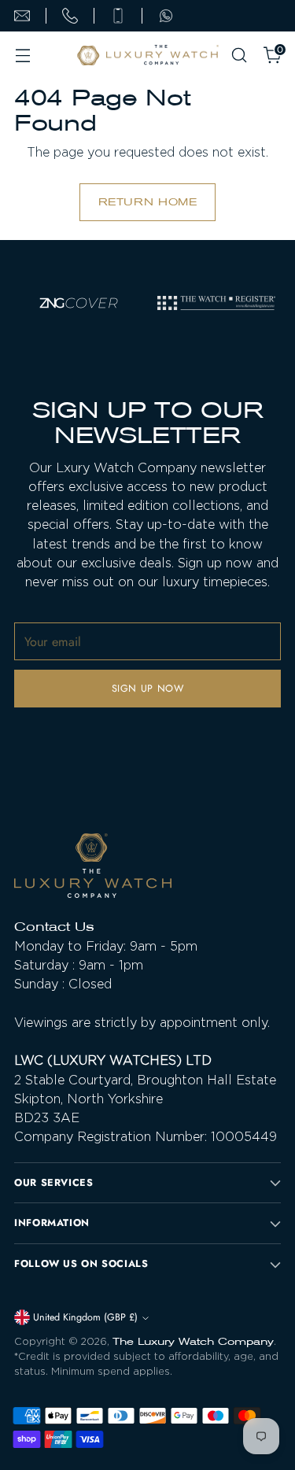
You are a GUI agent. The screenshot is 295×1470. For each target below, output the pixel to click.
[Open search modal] (239, 55)
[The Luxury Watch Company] (148, 55)
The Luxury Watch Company (193, 1341)
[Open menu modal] (22, 55)
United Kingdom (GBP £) (85, 1317)
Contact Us (54, 926)
